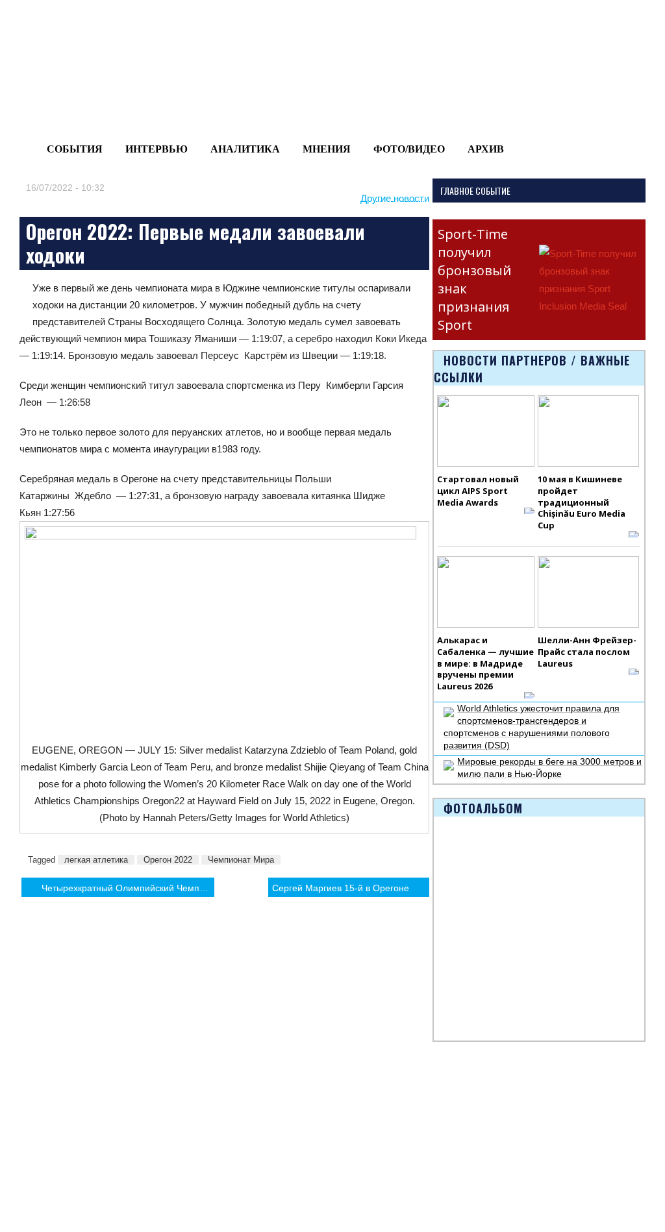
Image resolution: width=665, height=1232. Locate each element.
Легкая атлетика (447, 1114)
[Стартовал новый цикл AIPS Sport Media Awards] (485, 431)
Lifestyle (108, 1155)
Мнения (327, 148)
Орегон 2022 (168, 860)
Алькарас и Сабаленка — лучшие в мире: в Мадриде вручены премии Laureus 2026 (485, 663)
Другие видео (361, 1144)
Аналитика (245, 148)
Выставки (29, 1155)
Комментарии (120, 1185)
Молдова (110, 1114)
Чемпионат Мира (241, 860)
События (75, 148)
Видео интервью (367, 1129)
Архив (486, 148)
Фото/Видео (409, 148)
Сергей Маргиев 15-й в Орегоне (340, 888)
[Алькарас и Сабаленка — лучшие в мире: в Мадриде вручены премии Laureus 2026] (485, 592)
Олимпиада (35, 1114)
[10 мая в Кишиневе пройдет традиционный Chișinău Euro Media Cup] (588, 431)
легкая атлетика (96, 860)
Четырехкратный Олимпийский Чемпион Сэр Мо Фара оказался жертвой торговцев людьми (128, 888)
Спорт (265, 1140)
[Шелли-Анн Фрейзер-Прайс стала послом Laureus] (588, 592)
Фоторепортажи (366, 1114)
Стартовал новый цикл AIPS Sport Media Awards (478, 490)
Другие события (43, 1170)
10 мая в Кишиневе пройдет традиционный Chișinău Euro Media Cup (581, 502)
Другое (105, 1170)
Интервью (156, 148)
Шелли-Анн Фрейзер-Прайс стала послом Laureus (587, 651)
